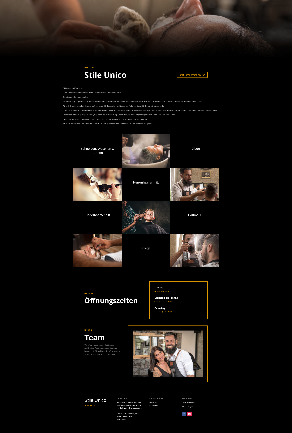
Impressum (153, 402)
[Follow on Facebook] (184, 414)
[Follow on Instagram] (189, 414)
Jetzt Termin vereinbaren (192, 74)
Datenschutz (153, 405)
